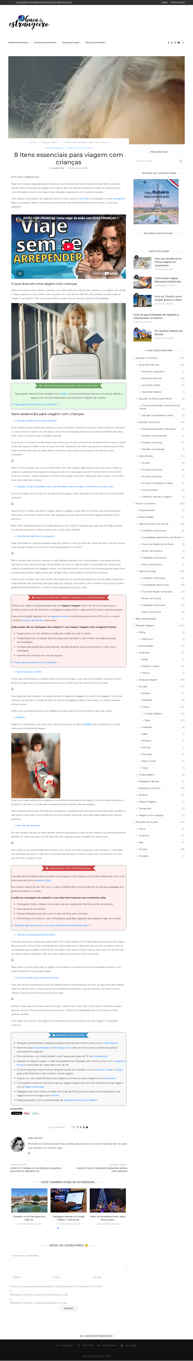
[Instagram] (175, 42)
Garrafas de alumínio (28, 825)
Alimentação (162, 645)
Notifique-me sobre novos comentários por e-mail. (39, 1294)
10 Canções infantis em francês (169, 333)
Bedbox (21, 717)
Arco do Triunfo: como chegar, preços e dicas (168, 298)
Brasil (163, 659)
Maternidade (162, 517)
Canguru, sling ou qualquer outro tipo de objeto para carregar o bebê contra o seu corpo (65, 486)
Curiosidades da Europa (163, 584)
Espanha (163, 700)
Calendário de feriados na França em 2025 (39, 2)
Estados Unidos (163, 666)
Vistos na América (163, 564)
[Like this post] (74, 1127)
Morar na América (163, 550)
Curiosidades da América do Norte (163, 537)
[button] (10, 2)
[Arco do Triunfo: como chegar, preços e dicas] (142, 301)
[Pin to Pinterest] (84, 1127)
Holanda (163, 727)
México (163, 672)
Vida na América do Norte (162, 523)
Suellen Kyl (58, 168)
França (163, 706)
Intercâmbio (162, 456)
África (162, 632)
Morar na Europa (163, 598)
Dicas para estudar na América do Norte (162, 407)
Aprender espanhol (163, 371)
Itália (163, 733)
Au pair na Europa (163, 469)
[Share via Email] (87, 1127)
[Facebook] (168, 42)
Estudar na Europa (162, 422)
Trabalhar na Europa (163, 605)
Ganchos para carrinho (29, 671)
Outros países (163, 489)
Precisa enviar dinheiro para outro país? (70, 385)
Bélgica (163, 693)
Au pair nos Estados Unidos (163, 483)
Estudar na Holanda (163, 449)
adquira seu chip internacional (70, 868)
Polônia (163, 747)
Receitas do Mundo (95, 42)
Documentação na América (163, 544)
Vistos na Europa (163, 611)
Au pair (163, 462)
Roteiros (162, 794)
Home (32, 142)
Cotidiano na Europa (163, 578)
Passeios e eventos (162, 788)
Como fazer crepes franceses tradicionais (168, 280)
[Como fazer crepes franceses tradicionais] (142, 283)
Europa (162, 686)
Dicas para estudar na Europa (163, 428)
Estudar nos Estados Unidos (163, 415)
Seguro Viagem (162, 801)
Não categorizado (160, 618)
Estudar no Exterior (45, 42)
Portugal (163, 754)
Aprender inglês (163, 385)
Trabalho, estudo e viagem (163, 496)
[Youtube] (179, 42)
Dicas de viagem (162, 679)
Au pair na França (163, 476)
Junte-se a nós (178, 2)
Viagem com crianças (162, 815)
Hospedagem (162, 774)
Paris (165, 720)
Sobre (165, 2)
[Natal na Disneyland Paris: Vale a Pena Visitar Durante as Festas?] (108, 1200)
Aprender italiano (163, 391)
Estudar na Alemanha (163, 435)
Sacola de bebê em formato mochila (37, 420)
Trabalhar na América (163, 557)
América (162, 835)
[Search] (183, 42)
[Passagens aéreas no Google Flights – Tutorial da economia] (69, 1200)
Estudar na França (163, 442)
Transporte (162, 808)
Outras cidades (165, 713)
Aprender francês (163, 378)
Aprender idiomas (162, 364)
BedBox (88, 724)
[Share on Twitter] (81, 1127)
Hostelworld (100, 1056)
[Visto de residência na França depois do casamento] (142, 263)
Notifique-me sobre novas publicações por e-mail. (38, 1302)
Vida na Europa (162, 571)
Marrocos (163, 639)
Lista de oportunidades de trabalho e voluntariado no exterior (156, 316)
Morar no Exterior (18, 42)
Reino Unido (163, 761)
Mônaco (163, 740)
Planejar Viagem (70, 42)
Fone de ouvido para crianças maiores (38, 977)
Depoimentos (162, 510)
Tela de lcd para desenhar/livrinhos (36, 934)
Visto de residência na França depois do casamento (168, 262)
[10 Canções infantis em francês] (142, 335)
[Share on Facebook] (77, 1127)
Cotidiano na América (163, 530)
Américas (162, 652)
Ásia (162, 842)
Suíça (163, 767)
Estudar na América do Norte (162, 398)
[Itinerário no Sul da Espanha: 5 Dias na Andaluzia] (29, 1200)
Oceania (162, 855)
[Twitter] (172, 42)
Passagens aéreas (162, 781)
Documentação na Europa (163, 591)
